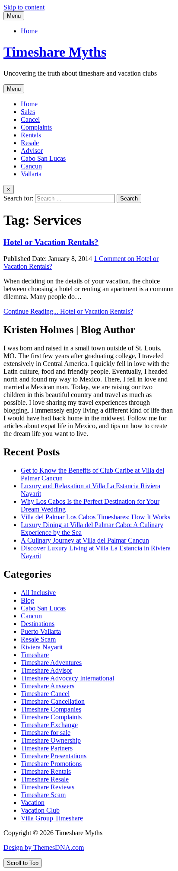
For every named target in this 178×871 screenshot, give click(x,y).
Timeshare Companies (51, 709)
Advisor (32, 150)
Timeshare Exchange (49, 724)
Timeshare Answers (47, 686)
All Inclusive (38, 592)
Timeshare (35, 654)
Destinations (37, 623)
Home (29, 31)
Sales (28, 111)
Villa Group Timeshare (52, 818)
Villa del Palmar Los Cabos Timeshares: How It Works (95, 517)
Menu (14, 16)
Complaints (36, 127)
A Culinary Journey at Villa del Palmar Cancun (85, 540)
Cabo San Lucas (43, 158)
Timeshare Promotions (51, 763)
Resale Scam (38, 639)
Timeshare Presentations (53, 756)
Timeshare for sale (45, 732)
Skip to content (23, 7)
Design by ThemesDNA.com (43, 847)
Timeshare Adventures (51, 662)
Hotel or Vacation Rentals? (51, 242)
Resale (30, 142)
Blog (27, 600)
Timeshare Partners (47, 748)
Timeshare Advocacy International (67, 678)
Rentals (31, 135)
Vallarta (31, 174)
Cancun (31, 166)
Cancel (30, 119)
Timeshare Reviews (47, 787)
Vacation (32, 802)
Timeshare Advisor (46, 670)
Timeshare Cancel (45, 693)
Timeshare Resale (45, 779)
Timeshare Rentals (46, 771)
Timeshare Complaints (51, 717)
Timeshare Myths (54, 52)
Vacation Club (40, 810)
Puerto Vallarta (41, 631)
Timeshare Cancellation (53, 701)
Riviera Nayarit (42, 647)
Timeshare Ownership (51, 740)
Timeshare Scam (43, 794)
